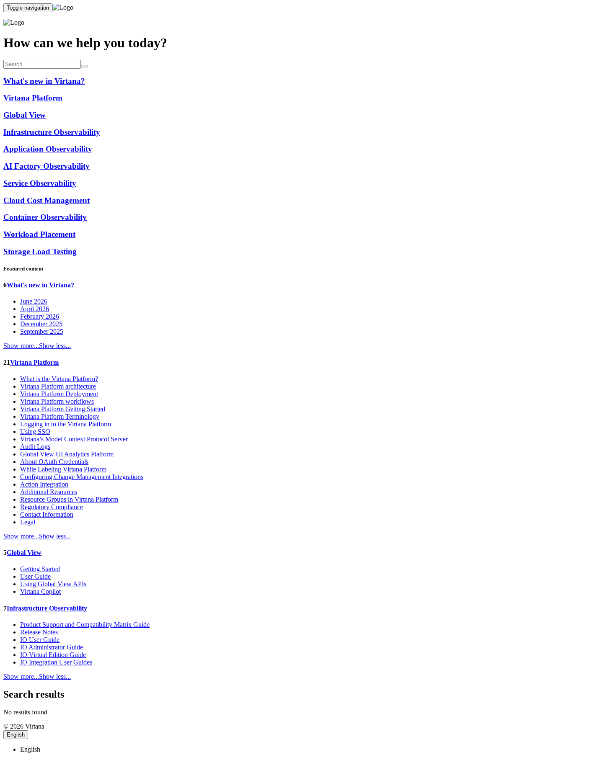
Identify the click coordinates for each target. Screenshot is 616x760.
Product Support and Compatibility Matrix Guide (85, 624)
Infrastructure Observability (47, 608)
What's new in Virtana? (40, 285)
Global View (24, 552)
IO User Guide (40, 639)
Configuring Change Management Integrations (81, 476)
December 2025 (41, 323)
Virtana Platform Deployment (59, 393)
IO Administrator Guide (51, 647)
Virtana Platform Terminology (59, 416)
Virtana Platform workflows (57, 401)
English (16, 735)
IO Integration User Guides (56, 662)
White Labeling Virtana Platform (63, 469)
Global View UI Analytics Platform (67, 454)
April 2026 (34, 308)
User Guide (35, 576)
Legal (27, 522)
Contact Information (46, 514)
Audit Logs (35, 446)
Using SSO (35, 431)
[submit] (84, 66)
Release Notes (39, 632)
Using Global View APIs (53, 583)
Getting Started (40, 568)
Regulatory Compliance (51, 506)
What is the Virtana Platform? (59, 378)
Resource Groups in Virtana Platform (69, 499)
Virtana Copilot (40, 591)
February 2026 (39, 316)
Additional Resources (48, 491)
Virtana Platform (34, 362)
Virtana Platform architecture (58, 386)
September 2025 (41, 331)
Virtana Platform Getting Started (62, 408)
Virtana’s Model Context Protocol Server (74, 439)
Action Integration (44, 484)
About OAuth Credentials (54, 461)
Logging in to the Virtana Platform (65, 424)
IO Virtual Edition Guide (53, 654)
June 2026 (33, 301)
